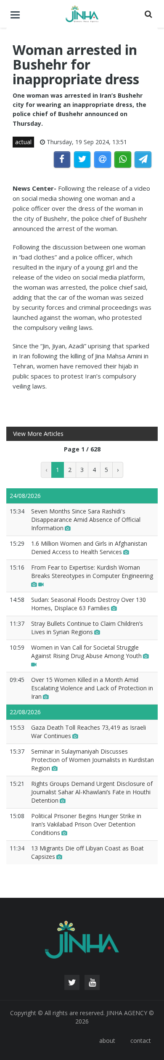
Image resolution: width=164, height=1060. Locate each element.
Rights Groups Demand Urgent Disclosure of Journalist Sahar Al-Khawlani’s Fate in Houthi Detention (92, 792)
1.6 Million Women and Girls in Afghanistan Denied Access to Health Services (89, 547)
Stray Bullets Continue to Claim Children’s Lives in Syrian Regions (87, 627)
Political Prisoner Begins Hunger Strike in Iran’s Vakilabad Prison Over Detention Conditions (86, 824)
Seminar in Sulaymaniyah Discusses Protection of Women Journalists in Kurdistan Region (92, 759)
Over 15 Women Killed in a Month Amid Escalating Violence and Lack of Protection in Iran (92, 688)
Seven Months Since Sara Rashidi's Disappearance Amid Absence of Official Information (85, 519)
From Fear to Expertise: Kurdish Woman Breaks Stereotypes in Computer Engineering (92, 571)
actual (23, 142)
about (107, 1040)
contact (140, 1040)
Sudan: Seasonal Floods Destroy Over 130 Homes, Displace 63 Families (88, 604)
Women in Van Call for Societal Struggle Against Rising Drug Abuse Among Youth (86, 651)
